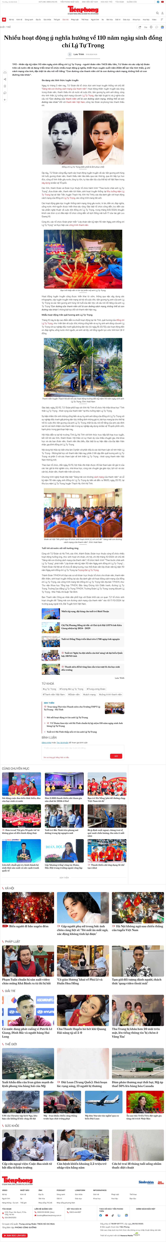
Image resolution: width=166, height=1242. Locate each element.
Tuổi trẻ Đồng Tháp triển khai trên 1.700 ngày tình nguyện (90, 639)
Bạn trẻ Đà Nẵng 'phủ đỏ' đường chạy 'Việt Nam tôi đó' (106, 799)
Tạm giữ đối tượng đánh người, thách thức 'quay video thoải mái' (137, 981)
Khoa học (136, 19)
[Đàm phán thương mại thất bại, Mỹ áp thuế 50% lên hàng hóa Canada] (138, 1063)
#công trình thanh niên (110, 694)
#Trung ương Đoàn (96, 689)
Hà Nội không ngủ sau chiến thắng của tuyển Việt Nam (137, 928)
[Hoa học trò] (161, 1183)
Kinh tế (19, 19)
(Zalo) (52, 1212)
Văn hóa (109, 19)
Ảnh (40, 1190)
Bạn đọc (133, 1198)
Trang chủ (4, 20)
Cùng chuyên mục (15, 768)
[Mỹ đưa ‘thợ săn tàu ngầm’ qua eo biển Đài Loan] (103, 1102)
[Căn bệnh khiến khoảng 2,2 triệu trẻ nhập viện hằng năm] (83, 1145)
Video (154, 19)
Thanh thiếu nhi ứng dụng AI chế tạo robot (106, 866)
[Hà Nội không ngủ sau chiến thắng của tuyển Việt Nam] (138, 907)
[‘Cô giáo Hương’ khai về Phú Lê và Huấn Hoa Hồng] (83, 961)
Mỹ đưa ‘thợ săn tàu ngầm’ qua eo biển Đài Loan (102, 1117)
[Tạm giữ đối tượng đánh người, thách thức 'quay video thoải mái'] (138, 961)
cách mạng (99, 477)
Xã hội (11, 19)
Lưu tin (5, 86)
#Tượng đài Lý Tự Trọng (71, 689)
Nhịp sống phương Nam (66, 1203)
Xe (103, 19)
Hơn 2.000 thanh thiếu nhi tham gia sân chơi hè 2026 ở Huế (63, 799)
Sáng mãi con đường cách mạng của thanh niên (64, 88)
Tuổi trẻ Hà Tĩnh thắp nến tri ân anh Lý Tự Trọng (72, 731)
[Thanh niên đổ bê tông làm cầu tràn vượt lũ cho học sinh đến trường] (51, 669)
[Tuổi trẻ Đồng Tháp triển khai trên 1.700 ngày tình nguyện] (51, 641)
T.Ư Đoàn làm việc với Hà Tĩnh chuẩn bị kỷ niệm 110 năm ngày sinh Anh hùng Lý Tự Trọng (85, 724)
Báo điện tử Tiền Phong (83, 10)
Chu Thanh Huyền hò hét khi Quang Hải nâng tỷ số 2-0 (81, 1031)
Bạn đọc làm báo (16, 1235)
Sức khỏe (47, 19)
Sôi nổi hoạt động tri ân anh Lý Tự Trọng (67, 717)
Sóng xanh (29, 19)
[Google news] (127, 1215)
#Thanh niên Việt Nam (54, 694)
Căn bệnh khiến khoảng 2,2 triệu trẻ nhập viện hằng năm (82, 1165)
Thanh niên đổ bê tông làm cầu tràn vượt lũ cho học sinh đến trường (90, 668)
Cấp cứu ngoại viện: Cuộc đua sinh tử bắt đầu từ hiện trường (27, 1165)
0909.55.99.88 (43, 1212)
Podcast (61, 1190)
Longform (80, 1190)
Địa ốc (38, 19)
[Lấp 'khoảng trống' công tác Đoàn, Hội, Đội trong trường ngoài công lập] (64, 851)
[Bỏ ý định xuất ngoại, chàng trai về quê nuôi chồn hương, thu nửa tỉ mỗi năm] (107, 816)
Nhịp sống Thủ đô (45, 1203)
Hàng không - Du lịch (10, 1203)
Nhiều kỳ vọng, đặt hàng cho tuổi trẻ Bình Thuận (85, 611)
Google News (162, 27)
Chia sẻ (5, 79)
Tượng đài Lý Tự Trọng (88, 570)
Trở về (5, 99)
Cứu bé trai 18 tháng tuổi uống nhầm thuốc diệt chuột (136, 1165)
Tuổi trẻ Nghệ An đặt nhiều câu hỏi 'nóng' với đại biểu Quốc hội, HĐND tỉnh (92, 654)
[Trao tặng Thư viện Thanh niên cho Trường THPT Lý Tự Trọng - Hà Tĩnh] (114, 708)
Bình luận (5, 93)
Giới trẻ (65, 19)
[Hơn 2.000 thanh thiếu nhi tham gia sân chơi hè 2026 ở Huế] (64, 784)
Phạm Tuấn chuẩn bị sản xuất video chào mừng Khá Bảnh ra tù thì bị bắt (26, 981)
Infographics (99, 1190)
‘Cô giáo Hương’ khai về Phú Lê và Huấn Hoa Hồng (79, 981)
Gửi (116, 756)
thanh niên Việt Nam (75, 102)
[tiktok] (114, 1215)
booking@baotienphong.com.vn (49, 1215)
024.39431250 (10, 1217)
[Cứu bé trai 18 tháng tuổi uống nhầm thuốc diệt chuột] (138, 1145)
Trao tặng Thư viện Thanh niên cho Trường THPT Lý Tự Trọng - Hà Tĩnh (72, 708)
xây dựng (46, 183)
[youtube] (162, 2)
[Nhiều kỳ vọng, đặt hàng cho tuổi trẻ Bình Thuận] (51, 613)
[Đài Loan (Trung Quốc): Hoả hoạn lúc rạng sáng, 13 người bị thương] (83, 1063)
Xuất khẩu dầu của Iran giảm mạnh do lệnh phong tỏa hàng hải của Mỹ (27, 1084)
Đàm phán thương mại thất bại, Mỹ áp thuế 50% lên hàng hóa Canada (137, 1084)
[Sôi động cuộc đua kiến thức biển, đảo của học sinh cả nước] (21, 784)
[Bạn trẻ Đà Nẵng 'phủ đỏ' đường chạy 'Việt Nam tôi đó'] (107, 784)
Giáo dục (126, 19)
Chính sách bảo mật (145, 1209)
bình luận (156, 27)
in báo (151, 27)
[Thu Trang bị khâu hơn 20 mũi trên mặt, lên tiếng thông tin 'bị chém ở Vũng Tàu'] (138, 1010)
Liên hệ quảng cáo (43, 1209)
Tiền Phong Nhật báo (69, 2)
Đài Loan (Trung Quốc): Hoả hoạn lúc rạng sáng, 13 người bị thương (82, 1084)
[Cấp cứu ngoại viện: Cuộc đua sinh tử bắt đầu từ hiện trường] (28, 1145)
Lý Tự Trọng (88, 95)
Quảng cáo (132, 2)
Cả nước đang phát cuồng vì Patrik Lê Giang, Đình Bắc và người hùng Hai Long (27, 1032)
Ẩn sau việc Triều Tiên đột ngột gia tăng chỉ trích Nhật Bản (144, 1117)
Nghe (5, 72)
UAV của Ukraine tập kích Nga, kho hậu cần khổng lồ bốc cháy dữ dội (19, 1117)
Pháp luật (75, 19)
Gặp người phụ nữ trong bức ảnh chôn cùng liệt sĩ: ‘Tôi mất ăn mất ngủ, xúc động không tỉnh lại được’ (82, 930)
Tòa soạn (119, 2)
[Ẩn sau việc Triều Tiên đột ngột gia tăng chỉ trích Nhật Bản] (145, 1102)
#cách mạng (89, 694)
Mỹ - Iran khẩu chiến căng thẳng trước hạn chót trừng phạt (60, 1117)
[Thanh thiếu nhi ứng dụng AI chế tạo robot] (107, 851)
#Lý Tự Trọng (49, 689)
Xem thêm (162, 20)
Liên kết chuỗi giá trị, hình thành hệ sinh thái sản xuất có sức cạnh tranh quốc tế (20, 867)
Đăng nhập (46, 742)
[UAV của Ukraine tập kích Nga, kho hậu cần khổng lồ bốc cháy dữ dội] (21, 1102)
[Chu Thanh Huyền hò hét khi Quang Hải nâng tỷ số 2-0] (83, 1010)
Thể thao (84, 19)
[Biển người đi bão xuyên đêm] (28, 907)
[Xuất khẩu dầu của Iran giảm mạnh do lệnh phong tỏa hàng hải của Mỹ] (28, 1063)
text (145, 27)
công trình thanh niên (78, 225)
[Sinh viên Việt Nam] (146, 1183)
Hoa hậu (146, 19)
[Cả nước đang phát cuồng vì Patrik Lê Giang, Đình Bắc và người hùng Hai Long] (28, 1010)
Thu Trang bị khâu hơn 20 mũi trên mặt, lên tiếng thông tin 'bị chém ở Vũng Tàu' (136, 1032)
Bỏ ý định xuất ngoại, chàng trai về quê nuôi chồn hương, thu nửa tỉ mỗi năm (106, 833)
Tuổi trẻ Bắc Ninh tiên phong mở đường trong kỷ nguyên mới (61, 831)
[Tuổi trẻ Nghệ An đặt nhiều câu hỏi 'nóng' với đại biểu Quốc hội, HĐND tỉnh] (51, 655)
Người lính (95, 19)
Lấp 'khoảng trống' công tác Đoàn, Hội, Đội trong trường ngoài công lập (63, 866)
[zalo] (120, 1215)
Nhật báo (24, 1190)
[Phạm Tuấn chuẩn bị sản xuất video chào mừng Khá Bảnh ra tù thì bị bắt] (28, 961)
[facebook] (158, 2)
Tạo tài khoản (62, 742)
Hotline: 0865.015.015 (48, 2)
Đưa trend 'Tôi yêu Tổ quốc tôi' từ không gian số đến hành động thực (20, 831)
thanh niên (71, 98)
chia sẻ (140, 27)
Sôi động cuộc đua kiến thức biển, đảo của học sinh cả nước (21, 799)
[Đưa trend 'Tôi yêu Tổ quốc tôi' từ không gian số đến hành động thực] (21, 816)
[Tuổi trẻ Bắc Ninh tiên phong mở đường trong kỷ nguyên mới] (64, 816)
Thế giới (57, 19)
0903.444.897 (75, 1212)
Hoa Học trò (106, 2)
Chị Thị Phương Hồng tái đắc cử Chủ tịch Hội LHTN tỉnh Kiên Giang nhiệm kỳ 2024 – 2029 (91, 627)
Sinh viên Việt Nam (90, 2)
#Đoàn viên (74, 694)
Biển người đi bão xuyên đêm (28, 926)
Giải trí (117, 19)
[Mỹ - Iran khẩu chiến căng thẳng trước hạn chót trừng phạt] (62, 1102)
